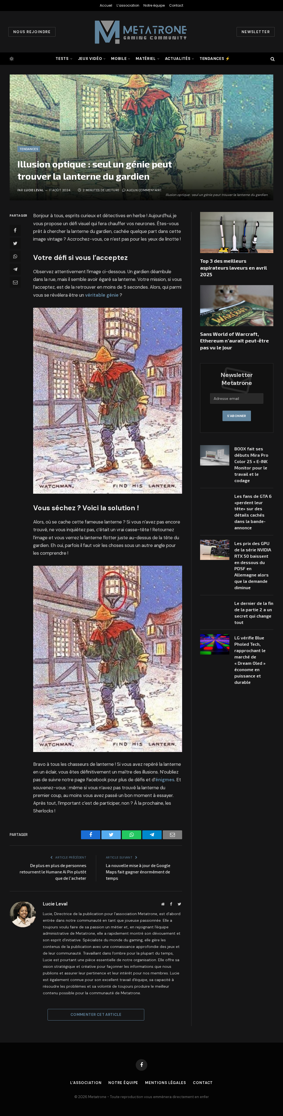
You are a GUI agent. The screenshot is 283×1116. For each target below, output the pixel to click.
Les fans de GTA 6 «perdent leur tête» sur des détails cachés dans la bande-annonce (253, 511)
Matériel (146, 58)
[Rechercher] (272, 58)
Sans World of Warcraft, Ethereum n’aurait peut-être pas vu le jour (234, 340)
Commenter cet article (95, 1014)
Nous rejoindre (32, 32)
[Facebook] (15, 230)
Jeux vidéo (90, 58)
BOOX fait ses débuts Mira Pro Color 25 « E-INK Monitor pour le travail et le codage (251, 464)
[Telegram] (15, 269)
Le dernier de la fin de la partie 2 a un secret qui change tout (253, 612)
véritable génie (102, 295)
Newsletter (256, 32)
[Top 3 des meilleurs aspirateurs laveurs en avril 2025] (236, 232)
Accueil (106, 5)
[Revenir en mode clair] (11, 59)
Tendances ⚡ (215, 58)
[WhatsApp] (15, 256)
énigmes (164, 780)
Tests (62, 58)
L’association (128, 5)
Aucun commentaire (144, 190)
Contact (176, 5)
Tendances (29, 149)
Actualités (178, 58)
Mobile (119, 58)
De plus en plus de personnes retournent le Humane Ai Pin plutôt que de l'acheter (53, 872)
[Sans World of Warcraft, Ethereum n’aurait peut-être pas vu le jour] (236, 305)
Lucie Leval (34, 190)
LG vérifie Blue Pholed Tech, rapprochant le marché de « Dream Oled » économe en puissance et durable (250, 659)
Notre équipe (154, 5)
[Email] (15, 282)
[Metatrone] (141, 32)
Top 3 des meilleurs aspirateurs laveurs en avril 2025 (233, 267)
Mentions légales (165, 1082)
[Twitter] (15, 243)
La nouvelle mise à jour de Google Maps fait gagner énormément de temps (138, 872)
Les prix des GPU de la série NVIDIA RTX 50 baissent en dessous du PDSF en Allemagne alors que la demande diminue (252, 565)
